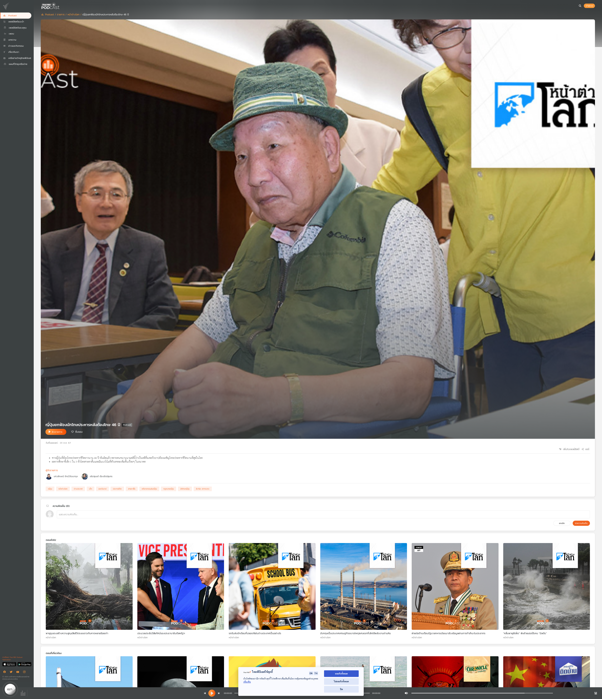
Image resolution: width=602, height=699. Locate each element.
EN (311, 673)
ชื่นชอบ (79, 431)
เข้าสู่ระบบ (589, 5)
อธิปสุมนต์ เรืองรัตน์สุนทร (101, 476)
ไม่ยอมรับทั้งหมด (341, 681)
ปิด (341, 689)
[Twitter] (12, 672)
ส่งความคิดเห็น (581, 523)
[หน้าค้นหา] (580, 5)
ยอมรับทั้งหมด (341, 673)
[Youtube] (18, 672)
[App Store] (9, 664)
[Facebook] (5, 672)
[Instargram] (25, 672)
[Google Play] (24, 664)
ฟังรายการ (57, 432)
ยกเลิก (562, 523)
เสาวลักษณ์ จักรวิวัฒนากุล (66, 476)
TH (315, 673)
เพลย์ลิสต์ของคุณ (17, 27)
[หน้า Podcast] (60, 5)
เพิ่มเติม (247, 682)
